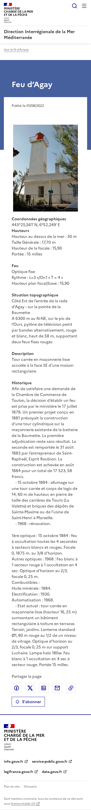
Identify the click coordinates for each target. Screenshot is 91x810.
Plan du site (12, 786)
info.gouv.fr (13, 761)
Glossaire (30, 786)
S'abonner (31, 702)
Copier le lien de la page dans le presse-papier (71, 688)
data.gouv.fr (52, 771)
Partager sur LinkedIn (44, 688)
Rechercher (74, 6)
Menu (84, 6)
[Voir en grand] (45, 168)
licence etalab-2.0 (23, 803)
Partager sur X (30, 688)
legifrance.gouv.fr (18, 771)
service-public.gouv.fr (49, 761)
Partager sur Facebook (16, 688)
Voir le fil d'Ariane (16, 50)
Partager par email (57, 688)
